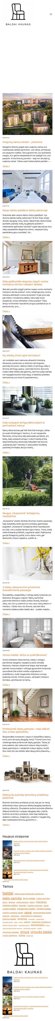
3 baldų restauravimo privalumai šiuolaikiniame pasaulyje (21, 589)
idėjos (32, 902)
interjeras (41, 902)
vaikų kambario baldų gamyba (12, 928)
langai (45, 905)
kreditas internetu (35, 905)
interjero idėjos (10, 905)
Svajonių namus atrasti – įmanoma (22, 142)
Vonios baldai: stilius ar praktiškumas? (25, 655)
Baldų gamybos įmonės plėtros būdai (16, 879)
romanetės (31, 919)
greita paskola (22, 902)
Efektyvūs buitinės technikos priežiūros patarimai (25, 796)
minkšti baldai (43, 909)
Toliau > (6, 166)
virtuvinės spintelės (11, 932)
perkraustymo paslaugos (31, 916)
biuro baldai (29, 898)
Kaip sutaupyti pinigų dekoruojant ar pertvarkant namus (24, 424)
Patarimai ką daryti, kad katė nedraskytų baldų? (29, 860)
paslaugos (14, 916)
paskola (6, 916)
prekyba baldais (9, 919)
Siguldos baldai (8, 922)
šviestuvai (29, 936)
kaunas (22, 905)
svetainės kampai (24, 925)
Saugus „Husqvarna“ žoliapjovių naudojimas (21, 515)
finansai (12, 902)
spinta (21, 922)
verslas (39, 928)
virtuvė (24, 932)
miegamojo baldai (26, 909)
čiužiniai (22, 935)
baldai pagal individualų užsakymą (29, 894)
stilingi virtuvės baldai (10, 925)
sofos (16, 922)
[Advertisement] (27, 59)
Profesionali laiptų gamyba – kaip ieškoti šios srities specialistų (26, 730)
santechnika (40, 919)
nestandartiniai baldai (42, 913)
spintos (27, 922)
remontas (22, 919)
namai (28, 912)
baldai (8, 893)
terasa (48, 925)
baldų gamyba (12, 898)
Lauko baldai (9, 909)
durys (5, 902)
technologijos (38, 925)
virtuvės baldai (41, 932)
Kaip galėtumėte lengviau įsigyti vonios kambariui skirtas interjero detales (25, 283)
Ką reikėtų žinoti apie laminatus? (21, 355)
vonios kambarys (10, 935)
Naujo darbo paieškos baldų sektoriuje (25, 210)
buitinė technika (43, 898)
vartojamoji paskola (29, 928)
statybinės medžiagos (41, 922)
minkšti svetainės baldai (13, 913)
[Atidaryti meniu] (50, 14)
